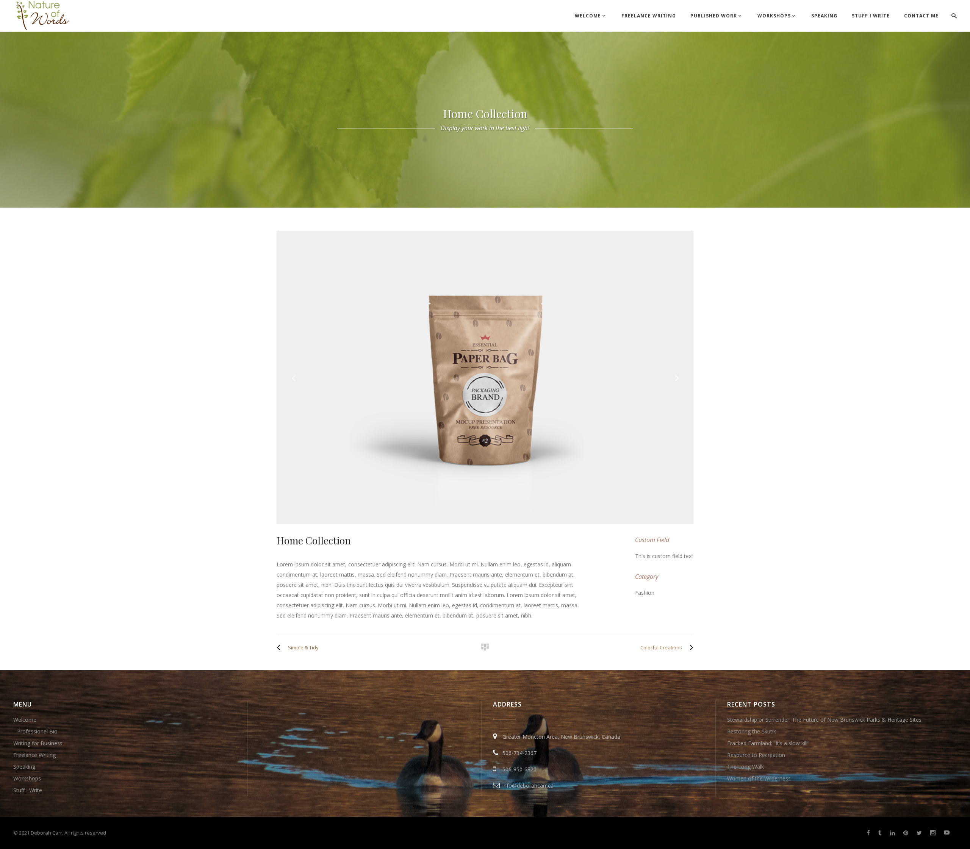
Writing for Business (38, 743)
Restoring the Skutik (751, 731)
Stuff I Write (27, 790)
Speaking (24, 766)
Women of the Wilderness (759, 778)
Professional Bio (37, 731)
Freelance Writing (34, 754)
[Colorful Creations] (689, 647)
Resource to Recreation (756, 754)
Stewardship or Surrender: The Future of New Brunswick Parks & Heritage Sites (824, 719)
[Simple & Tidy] (280, 647)
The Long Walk (745, 766)
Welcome (24, 719)
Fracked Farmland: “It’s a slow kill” (768, 743)
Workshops (27, 778)
